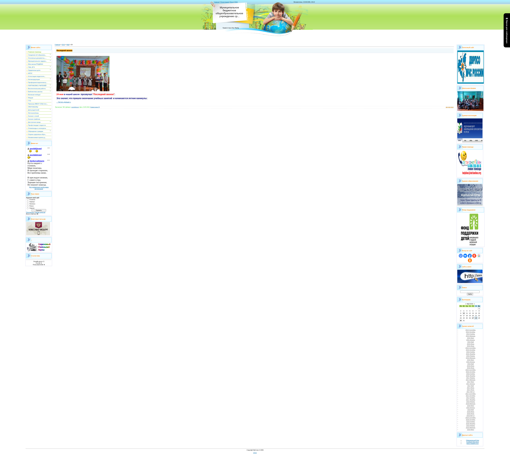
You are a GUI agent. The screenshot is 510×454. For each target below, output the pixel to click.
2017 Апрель (470, 384)
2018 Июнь (470, 411)
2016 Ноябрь (470, 374)
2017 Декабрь (470, 399)
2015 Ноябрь (470, 352)
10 (464, 313)
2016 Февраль (470, 358)
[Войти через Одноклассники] (470, 260)
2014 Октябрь (470, 332)
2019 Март (470, 429)
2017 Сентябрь (471, 394)
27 (473, 318)
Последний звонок (64, 51)
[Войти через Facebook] (470, 256)
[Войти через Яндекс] (474, 256)
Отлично (32, 199)
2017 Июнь (470, 388)
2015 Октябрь (470, 350)
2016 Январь (470, 356)
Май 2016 (470, 304)
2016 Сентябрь (471, 370)
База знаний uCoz (473, 443)
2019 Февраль (470, 427)
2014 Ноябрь (470, 334)
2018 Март (470, 405)
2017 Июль (470, 390)
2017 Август (471, 392)
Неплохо (32, 204)
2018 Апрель (470, 407)
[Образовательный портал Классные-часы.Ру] (38, 235)
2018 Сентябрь (471, 417)
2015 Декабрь (470, 354)
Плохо (31, 206)
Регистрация (224, 2)
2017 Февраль (470, 380)
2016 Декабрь (470, 376)
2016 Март (470, 360)
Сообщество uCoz (472, 442)
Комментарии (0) (95, 107)
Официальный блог (472, 440)
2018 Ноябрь (470, 421)
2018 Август (471, 415)
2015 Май (470, 342)
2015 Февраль (470, 336)
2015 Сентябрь (471, 348)
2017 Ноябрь (470, 397)
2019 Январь (470, 425)
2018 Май (470, 409)
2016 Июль (470, 368)
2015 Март (470, 338)
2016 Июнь (470, 366)
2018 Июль (470, 413)
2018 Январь (470, 401)
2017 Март (470, 382)
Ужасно (31, 208)
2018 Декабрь (470, 423)
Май (68, 44)
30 (461, 320)
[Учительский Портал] (38, 250)
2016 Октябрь (470, 372)
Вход (231, 2)
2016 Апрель (470, 362)
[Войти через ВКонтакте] (465, 256)
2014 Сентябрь (471, 330)
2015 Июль (470, 346)
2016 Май (470, 364)
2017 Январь (470, 378)
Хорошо (32, 202)
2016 (63, 44)
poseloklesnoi (75, 107)
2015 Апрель (470, 340)
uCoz (255, 452)
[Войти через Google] (479, 256)
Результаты (30, 212)
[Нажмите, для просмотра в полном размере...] (82, 91)
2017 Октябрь (470, 396)
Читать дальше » (64, 102)
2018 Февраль (470, 403)
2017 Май (470, 386)
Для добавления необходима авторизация (39, 188)
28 (476, 318)
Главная (216, 2)
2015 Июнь (470, 344)
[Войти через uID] (461, 256)
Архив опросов (40, 212)
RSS (236, 2)
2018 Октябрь (470, 419)
